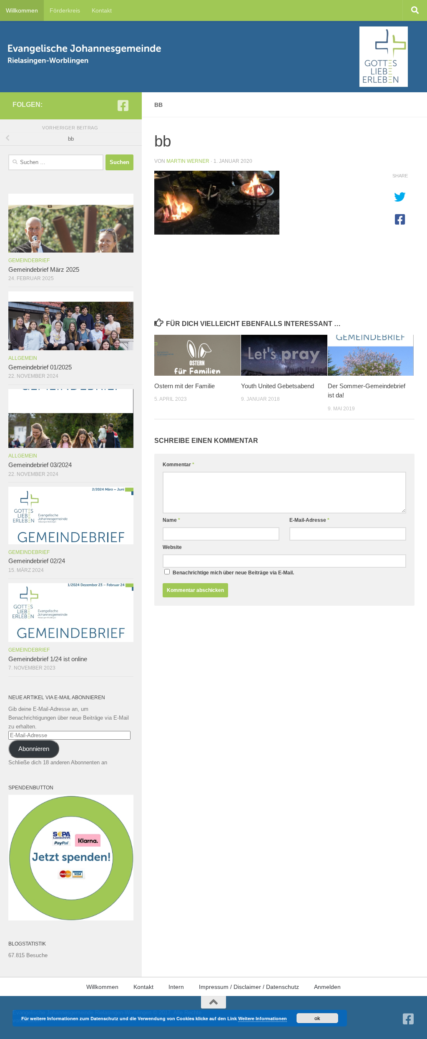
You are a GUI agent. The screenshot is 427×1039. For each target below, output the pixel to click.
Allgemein (22, 358)
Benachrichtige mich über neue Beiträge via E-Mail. (233, 573)
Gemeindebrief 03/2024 (40, 465)
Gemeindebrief (29, 260)
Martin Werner (187, 161)
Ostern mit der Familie (184, 385)
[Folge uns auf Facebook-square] (123, 105)
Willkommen (22, 10)
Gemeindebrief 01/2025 (40, 367)
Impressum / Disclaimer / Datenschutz (249, 986)
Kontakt (102, 10)
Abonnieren (33, 749)
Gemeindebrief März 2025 (43, 269)
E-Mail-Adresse (309, 520)
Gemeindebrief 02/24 (36, 561)
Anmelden (327, 986)
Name (171, 520)
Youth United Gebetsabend (277, 385)
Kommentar (178, 465)
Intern (176, 986)
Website (172, 547)
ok (317, 1018)
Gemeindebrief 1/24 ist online (47, 659)
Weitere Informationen (262, 1018)
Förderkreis (65, 10)
